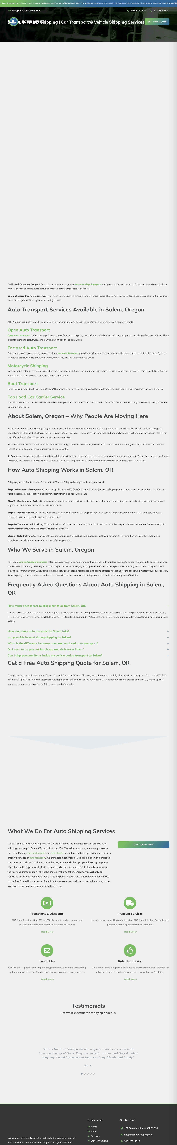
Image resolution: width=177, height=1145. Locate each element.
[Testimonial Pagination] (82, 1074)
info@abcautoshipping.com (26, 10)
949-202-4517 (138, 10)
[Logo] (25, 18)
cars (29, 853)
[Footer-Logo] (21, 1119)
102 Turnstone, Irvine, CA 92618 (141, 1128)
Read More (47, 931)
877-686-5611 (161, 10)
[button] (88, 606)
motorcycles (38, 853)
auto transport (37, 857)
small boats (57, 853)
